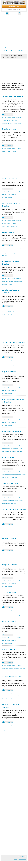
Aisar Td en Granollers (9, 649)
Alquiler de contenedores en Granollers (9, 477)
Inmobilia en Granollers (10, 179)
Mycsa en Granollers (8, 232)
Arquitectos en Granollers (7, 284)
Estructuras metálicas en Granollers (8, 730)
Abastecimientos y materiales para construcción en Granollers (13, 474)
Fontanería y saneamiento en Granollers (9, 120)
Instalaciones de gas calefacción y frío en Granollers (11, 123)
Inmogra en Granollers (9, 565)
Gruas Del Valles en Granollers (12, 677)
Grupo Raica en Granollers (10, 129)
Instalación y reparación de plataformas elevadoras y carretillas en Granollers (14, 254)
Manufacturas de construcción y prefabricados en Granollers (13, 668)
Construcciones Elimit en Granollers (14, 509)
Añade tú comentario (8, 114)
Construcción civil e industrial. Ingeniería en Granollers (12, 281)
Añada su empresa (14, 9)
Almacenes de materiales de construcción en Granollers (12, 615)
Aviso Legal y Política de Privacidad (20, 859)
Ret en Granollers (8, 457)
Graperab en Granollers (10, 483)
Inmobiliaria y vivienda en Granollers (9, 151)
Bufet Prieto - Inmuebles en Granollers (11, 204)
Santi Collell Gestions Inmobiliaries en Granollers (13, 400)
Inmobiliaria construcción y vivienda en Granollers (11, 117)
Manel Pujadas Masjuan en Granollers (11, 291)
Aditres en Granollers (9, 621)
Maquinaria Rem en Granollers (12, 431)
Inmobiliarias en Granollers (7, 197)
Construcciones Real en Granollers (13, 342)
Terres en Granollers (9, 592)
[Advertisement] (14, 30)
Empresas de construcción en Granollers (9, 365)
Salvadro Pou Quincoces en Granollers (11, 262)
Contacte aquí (23, 856)
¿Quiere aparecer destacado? (14, 6)
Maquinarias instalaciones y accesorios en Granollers (12, 251)
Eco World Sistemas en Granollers (13, 96)
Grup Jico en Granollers (9, 372)
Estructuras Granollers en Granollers (10, 706)
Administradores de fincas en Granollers (9, 226)
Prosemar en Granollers (10, 539)
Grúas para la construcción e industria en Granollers (12, 698)
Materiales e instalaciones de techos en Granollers (11, 671)
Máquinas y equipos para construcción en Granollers (12, 451)
